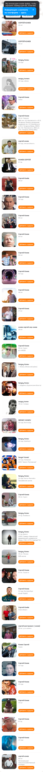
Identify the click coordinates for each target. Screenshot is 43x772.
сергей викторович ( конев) (29, 626)
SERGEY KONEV (24, 420)
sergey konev (23, 402)
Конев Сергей (23, 645)
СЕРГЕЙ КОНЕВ (24, 23)
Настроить (28, 15)
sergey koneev (24, 79)
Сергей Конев (23, 97)
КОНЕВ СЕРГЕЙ (24, 160)
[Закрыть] (33, 10)
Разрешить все (13, 15)
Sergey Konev (23, 60)
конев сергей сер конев (27, 327)
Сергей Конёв (23, 178)
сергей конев (23, 141)
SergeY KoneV (23, 457)
